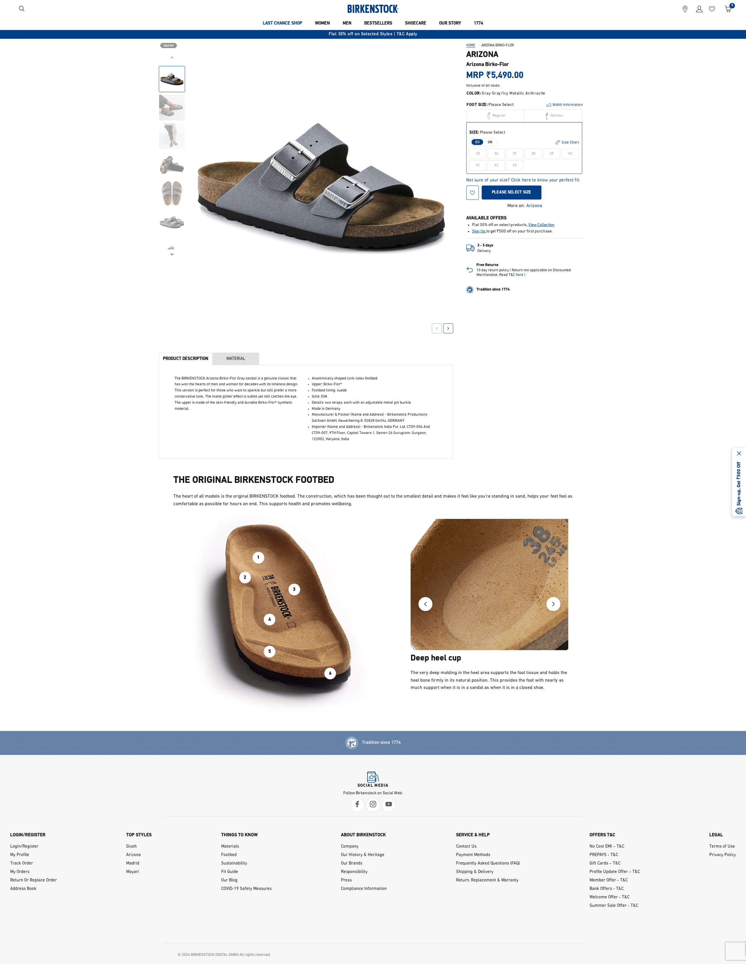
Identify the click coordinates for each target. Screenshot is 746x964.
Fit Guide (229, 872)
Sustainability (234, 863)
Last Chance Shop (282, 23)
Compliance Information (364, 889)
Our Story (450, 23)
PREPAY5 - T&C (604, 855)
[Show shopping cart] (726, 9)
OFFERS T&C (602, 835)
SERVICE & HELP (473, 835)
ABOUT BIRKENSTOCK (363, 835)
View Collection (541, 225)
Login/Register (24, 846)
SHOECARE (415, 23)
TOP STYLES (139, 835)
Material (235, 359)
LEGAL (716, 835)
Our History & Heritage (362, 855)
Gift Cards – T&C (605, 863)
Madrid (132, 863)
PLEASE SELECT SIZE (511, 192)
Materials (230, 846)
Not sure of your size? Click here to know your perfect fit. (523, 180)
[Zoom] (440, 66)
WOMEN (322, 23)
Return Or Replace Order (33, 880)
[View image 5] (172, 193)
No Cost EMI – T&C (607, 846)
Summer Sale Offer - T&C (614, 906)
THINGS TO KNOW (239, 835)
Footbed (229, 855)
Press (346, 880)
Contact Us (466, 846)
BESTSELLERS (378, 23)
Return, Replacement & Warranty (487, 880)
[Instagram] (373, 805)
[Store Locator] (685, 9)
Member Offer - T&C (609, 880)
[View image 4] (172, 165)
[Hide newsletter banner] (739, 454)
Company (349, 846)
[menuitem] (282, 24)
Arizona (534, 206)
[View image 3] (172, 136)
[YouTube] (389, 805)
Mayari (132, 872)
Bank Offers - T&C (607, 889)
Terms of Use (722, 846)
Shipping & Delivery (474, 872)
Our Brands (351, 863)
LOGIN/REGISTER (27, 835)
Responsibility (354, 872)
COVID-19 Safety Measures (246, 889)
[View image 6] (172, 222)
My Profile (19, 855)
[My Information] (697, 9)
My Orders (19, 872)
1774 (478, 23)
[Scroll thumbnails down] (172, 253)
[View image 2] (172, 108)
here (519, 275)
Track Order (21, 863)
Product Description (185, 359)
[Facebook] (357, 805)
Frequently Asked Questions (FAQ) (488, 863)
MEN (347, 23)
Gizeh (131, 846)
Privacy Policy (722, 855)
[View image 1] (172, 79)
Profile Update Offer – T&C (615, 872)
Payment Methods (473, 855)
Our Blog (229, 880)
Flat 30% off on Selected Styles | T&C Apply (373, 34)
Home (470, 45)
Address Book (23, 889)
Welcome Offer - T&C (609, 897)
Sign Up (479, 231)
